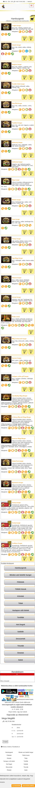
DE (12, 1)
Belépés (29, 1)
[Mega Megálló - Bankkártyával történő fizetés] (21, 690)
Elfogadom (16, 785)
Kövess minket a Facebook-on (11, 746)
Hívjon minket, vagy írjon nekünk (17, 712)
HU (6, 1)
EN (9, 1)
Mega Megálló (8, 718)
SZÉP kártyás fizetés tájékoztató (20, 702)
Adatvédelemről (28, 785)
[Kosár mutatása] (32, 18)
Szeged (5, 741)
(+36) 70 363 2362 (20, 1)
